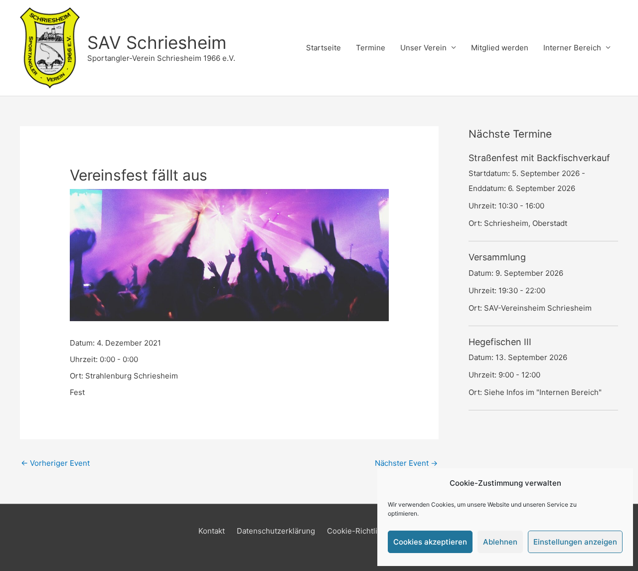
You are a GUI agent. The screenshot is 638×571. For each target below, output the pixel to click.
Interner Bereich (572, 47)
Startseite (323, 47)
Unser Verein (423, 47)
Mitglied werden (499, 47)
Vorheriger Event (55, 463)
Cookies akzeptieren (430, 542)
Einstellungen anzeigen (575, 542)
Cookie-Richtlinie (357, 531)
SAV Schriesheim (156, 42)
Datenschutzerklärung (276, 531)
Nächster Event (406, 463)
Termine (370, 47)
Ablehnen (500, 542)
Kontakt (211, 531)
